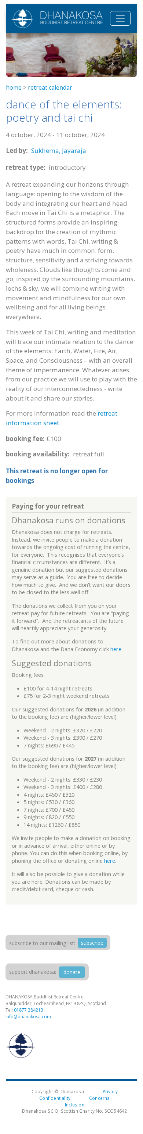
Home (14, 87)
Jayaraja (74, 150)
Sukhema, (45, 150)
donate (71, 972)
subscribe (92, 942)
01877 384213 (28, 1010)
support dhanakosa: (32, 971)
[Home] (57, 18)
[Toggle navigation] (120, 18)
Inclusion (74, 1105)
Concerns (99, 1098)
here (115, 649)
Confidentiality (54, 1098)
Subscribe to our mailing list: (42, 943)
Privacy (110, 1091)
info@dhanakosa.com (28, 1016)
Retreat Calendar (50, 87)
